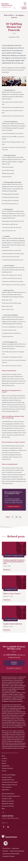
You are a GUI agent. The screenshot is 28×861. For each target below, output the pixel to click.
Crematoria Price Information (10, 782)
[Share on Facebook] (12, 517)
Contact (4, 771)
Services (4, 761)
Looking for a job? (7, 798)
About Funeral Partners (8, 793)
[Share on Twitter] (16, 517)
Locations (4, 758)
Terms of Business (6, 787)
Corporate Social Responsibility (10, 853)
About (3, 756)
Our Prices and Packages (8, 775)
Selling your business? (8, 801)
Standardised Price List (8, 780)
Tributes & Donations (7, 768)
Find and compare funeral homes (11, 796)
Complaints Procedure (8, 856)
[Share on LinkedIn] (20, 517)
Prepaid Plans (5, 766)
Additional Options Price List (9, 784)
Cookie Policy (15, 848)
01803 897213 (24, 8)
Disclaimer (5, 851)
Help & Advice (5, 789)
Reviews (4, 763)
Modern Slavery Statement (17, 851)
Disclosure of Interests (8, 806)
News (3, 808)
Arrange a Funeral (13, 506)
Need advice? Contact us (14, 668)
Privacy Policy (6, 848)
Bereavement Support (8, 803)
